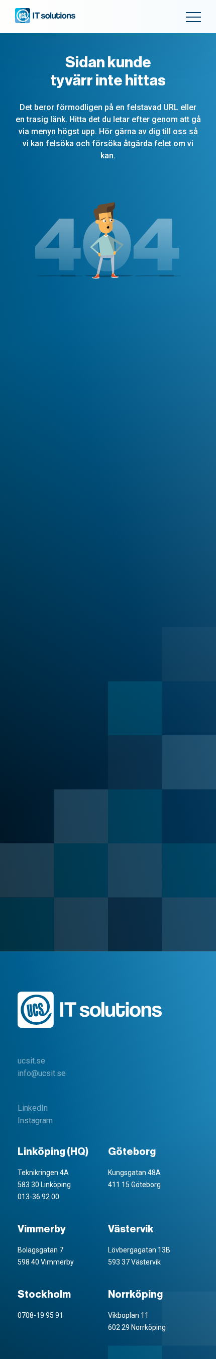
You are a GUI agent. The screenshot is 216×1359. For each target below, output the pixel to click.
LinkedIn (33, 1108)
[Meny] (193, 17)
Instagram (35, 1120)
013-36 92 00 (38, 1197)
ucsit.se (31, 1060)
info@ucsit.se (42, 1073)
